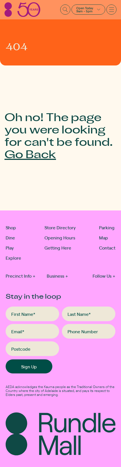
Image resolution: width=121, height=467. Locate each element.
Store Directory (60, 227)
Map (103, 237)
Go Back (30, 153)
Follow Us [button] (104, 276)
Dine (10, 237)
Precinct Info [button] (20, 276)
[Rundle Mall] (22, 9)
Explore (11, 258)
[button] (88, 9)
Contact (107, 247)
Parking (107, 227)
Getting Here (57, 247)
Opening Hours (59, 237)
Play (10, 247)
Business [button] (57, 276)
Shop (11, 227)
